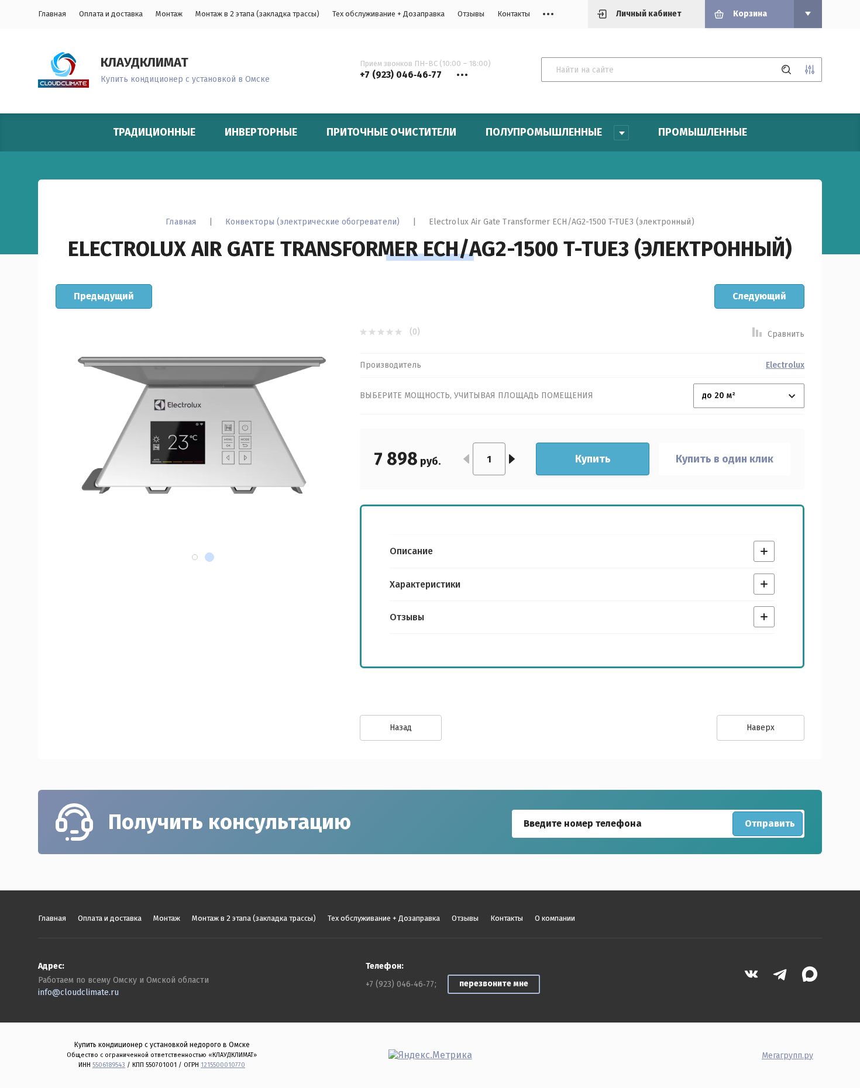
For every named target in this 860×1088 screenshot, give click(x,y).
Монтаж (169, 13)
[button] (195, 557)
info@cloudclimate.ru (78, 992)
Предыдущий (104, 296)
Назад (401, 728)
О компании (555, 918)
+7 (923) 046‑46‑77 (400, 984)
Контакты (513, 13)
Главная (52, 13)
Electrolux (785, 365)
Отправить (770, 823)
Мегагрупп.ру (787, 1056)
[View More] (548, 14)
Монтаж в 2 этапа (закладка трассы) (257, 13)
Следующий (759, 296)
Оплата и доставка (111, 13)
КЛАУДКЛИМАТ (144, 62)
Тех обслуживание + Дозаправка (388, 13)
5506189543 (108, 1065)
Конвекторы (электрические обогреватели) (312, 222)
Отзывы (470, 13)
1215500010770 (223, 1065)
